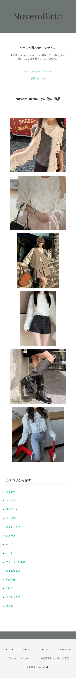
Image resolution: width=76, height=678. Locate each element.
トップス (10, 500)
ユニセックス (13, 597)
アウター (10, 491)
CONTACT (64, 649)
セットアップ (13, 527)
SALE (9, 588)
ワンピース (12, 509)
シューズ (10, 535)
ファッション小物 (15, 562)
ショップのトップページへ (38, 71)
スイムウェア (13, 571)
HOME (9, 649)
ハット (9, 553)
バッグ (9, 544)
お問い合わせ (38, 78)
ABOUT (27, 649)
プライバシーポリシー (19, 658)
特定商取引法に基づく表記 (55, 658)
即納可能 (10, 579)
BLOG (45, 649)
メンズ (9, 606)
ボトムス (10, 518)
